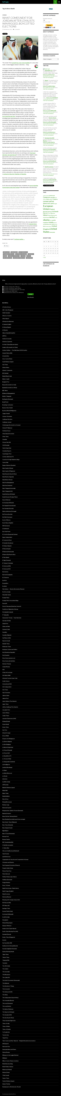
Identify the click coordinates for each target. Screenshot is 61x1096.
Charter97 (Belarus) (7, 428)
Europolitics (5, 583)
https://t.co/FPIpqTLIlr (48, 74)
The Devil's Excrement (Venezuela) (11, 980)
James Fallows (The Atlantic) (9, 701)
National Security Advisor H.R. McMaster (14, 292)
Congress (55, 199)
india (44, 213)
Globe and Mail (6, 626)
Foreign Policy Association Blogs (10, 600)
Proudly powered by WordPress (9, 1094)
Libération (4, 779)
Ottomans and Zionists (8, 862)
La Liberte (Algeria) (7, 741)
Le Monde (4, 776)
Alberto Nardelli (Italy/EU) (8, 333)
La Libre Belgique (6, 744)
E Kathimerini (5, 528)
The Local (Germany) (7, 1003)
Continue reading (19, 239)
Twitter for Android (48, 77)
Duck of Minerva (6, 520)
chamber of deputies (9, 254)
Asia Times (5, 364)
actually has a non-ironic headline (21, 62)
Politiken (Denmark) (7, 879)
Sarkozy (55, 222)
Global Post (5, 623)
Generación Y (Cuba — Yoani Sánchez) (11, 617)
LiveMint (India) (6, 781)
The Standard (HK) (7, 1015)
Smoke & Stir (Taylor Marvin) (9, 928)
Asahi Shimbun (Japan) (7, 361)
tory (44, 226)
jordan (23, 255)
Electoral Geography (7, 574)
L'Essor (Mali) (5, 735)
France (52, 209)
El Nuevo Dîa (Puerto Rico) (8, 554)
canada (52, 197)
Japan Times (5, 704)
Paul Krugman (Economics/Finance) (11, 865)
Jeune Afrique (5, 712)
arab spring (14, 252)
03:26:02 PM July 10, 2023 (49, 76)
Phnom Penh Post (6, 871)
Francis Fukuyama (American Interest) (11, 606)
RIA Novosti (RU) (6, 902)
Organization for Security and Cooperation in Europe (15, 859)
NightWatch (5, 830)
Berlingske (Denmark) (7, 399)
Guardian (4, 632)
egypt (55, 203)
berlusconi (52, 195)
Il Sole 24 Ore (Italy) (7, 672)
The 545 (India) (6, 966)
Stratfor (4, 940)
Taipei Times (5, 954)
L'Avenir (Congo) (6, 733)
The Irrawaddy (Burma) (8, 1000)
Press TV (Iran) (6, 885)
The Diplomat (5, 983)
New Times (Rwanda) (7, 825)
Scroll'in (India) (6, 917)
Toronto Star (5, 1035)
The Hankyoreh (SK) (7, 991)
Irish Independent (6, 687)
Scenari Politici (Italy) (7, 911)
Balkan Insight (5, 379)
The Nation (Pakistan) (7, 1009)
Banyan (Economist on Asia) (9, 384)
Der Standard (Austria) (8, 508)
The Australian (6, 971)
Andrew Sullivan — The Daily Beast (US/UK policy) (14, 350)
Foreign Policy (5, 597)
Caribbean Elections (7, 419)
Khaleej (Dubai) (6, 721)
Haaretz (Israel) (6, 640)
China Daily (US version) (8, 433)
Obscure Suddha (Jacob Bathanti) (10, 851)
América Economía (6, 338)
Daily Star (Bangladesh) (8, 482)
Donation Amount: (47, 18)
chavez (44, 199)
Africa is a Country (7, 315)
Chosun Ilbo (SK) (6, 442)
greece (50, 211)
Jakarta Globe (5, 695)
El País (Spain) (5, 557)
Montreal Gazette (6, 807)
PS (51, 220)
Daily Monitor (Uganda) (8, 476)
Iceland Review (6, 666)
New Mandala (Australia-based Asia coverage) (13, 819)
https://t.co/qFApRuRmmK (49, 161)
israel (49, 213)
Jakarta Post (5, 698)
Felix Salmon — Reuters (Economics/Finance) (13, 589)
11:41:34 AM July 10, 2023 (49, 112)
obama (46, 220)
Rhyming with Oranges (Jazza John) (11, 899)
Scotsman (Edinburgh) (7, 914)
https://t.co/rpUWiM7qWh (49, 110)
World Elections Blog (7, 1063)
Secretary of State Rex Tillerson (12, 286)
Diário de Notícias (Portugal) (9, 511)
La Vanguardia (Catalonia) (8, 761)
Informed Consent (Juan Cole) (9, 678)
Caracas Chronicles (7, 416)
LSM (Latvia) (5, 784)
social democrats (47, 224)
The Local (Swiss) (6, 1006)
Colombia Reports (6, 451)
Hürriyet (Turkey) (6, 663)
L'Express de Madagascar (8, 738)
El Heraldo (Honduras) (7, 543)
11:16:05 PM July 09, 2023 (49, 133)
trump (47, 226)
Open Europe (5, 853)
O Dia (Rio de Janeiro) (7, 845)
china (47, 199)
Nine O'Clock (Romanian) (8, 833)
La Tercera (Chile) (6, 758)
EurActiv (4, 580)
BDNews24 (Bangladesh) (8, 393)
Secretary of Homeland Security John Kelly (14, 289)
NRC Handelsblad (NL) (7, 842)
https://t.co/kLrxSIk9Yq (49, 142)
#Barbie (45, 140)
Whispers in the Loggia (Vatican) (10, 1055)
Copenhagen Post (6, 453)
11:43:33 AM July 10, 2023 (49, 99)
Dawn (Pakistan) (6, 499)
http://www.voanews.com (8, 658)
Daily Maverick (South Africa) (9, 474)
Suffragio (5, 2)
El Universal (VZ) (6, 569)
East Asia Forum (6, 531)
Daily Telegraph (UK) (7, 491)
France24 (4, 603)
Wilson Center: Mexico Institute (10, 1061)
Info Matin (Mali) (6, 675)
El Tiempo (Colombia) (7, 563)
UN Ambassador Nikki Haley (10, 291)
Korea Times (5, 727)
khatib (28, 255)
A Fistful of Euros (6, 307)
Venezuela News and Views (9, 1049)
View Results (30, 297)
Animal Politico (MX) (7, 353)
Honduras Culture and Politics (9, 649)
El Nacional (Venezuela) (8, 551)
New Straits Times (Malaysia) (9, 822)
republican (45, 222)
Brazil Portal (5, 402)
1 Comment (17, 29)
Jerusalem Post (6, 710)
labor (54, 213)
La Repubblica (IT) (6, 756)
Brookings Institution (7, 405)
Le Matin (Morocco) (7, 773)
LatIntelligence (6, 764)
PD (50, 220)
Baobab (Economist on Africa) (9, 387)
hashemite (30, 254)
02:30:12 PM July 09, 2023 (49, 181)
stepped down (33, 224)
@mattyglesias (52, 117)
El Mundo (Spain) (6, 548)
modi (56, 217)
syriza (56, 224)
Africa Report (5, 318)
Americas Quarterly (7, 341)
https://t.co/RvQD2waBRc (49, 122)
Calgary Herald (6, 413)
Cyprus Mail (5, 462)
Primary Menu (59, 2)
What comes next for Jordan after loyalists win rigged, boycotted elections (18, 22)
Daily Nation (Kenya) (7, 479)
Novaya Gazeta (6, 839)
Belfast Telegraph (6, 396)
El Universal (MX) (6, 566)
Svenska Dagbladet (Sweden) (9, 948)
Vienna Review (6, 1052)
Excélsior (4, 586)
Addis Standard (6, 312)
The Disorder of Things (8, 986)
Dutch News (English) (7, 523)
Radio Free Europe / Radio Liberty (10, 888)
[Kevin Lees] (46, 68)
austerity (47, 195)
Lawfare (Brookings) (7, 767)
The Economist (6, 989)
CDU (56, 197)
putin (54, 220)
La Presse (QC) (6, 753)
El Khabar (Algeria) (6, 546)
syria (53, 224)
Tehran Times (5, 957)
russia (51, 222)
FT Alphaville (5, 615)
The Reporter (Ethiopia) (8, 1012)
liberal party (54, 215)
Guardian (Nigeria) (6, 635)
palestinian (29, 257)
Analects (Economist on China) (10, 347)
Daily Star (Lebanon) (7, 485)
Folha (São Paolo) (6, 594)
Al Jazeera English (6, 324)
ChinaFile (4, 439)
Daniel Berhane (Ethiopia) (8, 494)
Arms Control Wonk (7, 358)
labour (45, 215)
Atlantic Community (7, 370)
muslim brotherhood (19, 257)
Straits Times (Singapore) (8, 937)
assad (44, 195)
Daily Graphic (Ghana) (7, 468)
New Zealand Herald (7, 827)
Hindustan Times (6, 646)
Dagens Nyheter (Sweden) (8, 465)
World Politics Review (7, 1066)
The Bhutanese (6, 974)
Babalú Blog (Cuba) (7, 376)
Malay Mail (4, 790)
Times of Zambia (6, 1029)
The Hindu (5, 994)
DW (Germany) (6, 525)
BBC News (5, 390)
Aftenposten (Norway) (8, 321)
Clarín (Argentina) (6, 448)
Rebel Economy (6, 894)
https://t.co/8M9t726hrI (49, 86)
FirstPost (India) (6, 592)
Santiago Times (6, 908)
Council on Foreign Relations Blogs (11, 459)
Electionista (5, 571)
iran (47, 213)
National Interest (6, 813)
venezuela (52, 232)
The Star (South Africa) (8, 1017)
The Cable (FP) (6, 977)
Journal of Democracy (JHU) (9, 718)
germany (45, 211)
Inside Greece (5, 681)
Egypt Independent (7, 537)
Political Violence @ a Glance (9, 876)
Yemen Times (5, 1078)
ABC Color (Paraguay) (7, 310)
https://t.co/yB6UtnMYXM (49, 179)
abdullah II (6, 252)
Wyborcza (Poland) (7, 1069)
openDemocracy (6, 856)
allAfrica (4, 335)
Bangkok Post (5, 382)
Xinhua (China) (6, 1072)
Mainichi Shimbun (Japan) (8, 787)
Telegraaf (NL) (5, 960)
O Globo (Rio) (5, 848)
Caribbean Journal (6, 422)
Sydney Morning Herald (8, 951)
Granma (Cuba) (6, 629)
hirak (5, 255)
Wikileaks (4, 1058)
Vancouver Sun (6, 1046)
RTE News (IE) (6, 905)
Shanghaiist (5, 920)
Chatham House (6, 430)
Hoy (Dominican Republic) (8, 652)
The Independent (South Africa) (10, 997)
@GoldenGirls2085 (49, 138)
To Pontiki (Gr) (6, 1032)
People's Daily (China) (7, 868)
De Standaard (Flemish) (8, 502)
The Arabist (5, 968)
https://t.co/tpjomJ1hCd (49, 132)
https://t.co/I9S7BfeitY (52, 97)
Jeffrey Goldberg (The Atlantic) (10, 707)
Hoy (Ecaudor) (5, 655)
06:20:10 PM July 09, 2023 (49, 174)
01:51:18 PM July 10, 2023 (49, 87)
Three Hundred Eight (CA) (8, 1020)
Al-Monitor (5, 330)
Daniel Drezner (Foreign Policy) (9, 497)
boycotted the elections (8, 116)
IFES (3, 669)
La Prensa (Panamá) (7, 750)
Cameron (46, 197)
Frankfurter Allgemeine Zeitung (10, 609)
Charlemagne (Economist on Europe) (11, 425)
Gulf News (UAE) (6, 638)
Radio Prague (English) (7, 891)
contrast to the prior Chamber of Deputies (14, 174)
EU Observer (5, 577)
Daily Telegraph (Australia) (8, 488)
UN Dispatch (5, 1043)
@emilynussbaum (49, 166)
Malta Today (5, 793)
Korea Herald (5, 724)
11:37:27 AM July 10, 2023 (49, 123)
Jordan (4, 15)
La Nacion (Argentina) (7, 747)
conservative (48, 201)
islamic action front (14, 255)
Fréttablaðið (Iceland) (7, 612)
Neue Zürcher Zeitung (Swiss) (9, 816)
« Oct (44, 257)
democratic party (48, 203)
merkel (52, 217)
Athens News (5, 367)
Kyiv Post (4, 730)
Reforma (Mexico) (6, 897)
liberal (49, 215)
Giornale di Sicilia (6, 620)
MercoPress (5, 799)
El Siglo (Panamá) (6, 560)
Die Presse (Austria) (7, 514)
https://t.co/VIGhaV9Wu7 (49, 149)
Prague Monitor (6, 882)
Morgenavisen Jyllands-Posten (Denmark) (12, 810)
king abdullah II (7, 257)
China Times (5, 436)
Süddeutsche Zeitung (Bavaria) (10, 945)
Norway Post (5, 836)
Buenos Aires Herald (7, 407)
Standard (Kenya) (6, 934)
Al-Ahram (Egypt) (6, 327)
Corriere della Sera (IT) (8, 456)
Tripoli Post (5, 1038)
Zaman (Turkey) (6, 1084)
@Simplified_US (48, 70)
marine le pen (46, 217)
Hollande (55, 211)
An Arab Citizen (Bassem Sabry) (10, 344)
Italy (51, 213)
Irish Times (5, 689)
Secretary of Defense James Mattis (12, 288)
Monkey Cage (5, 804)
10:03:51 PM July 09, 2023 (49, 162)
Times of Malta (6, 1026)
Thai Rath (4, 963)
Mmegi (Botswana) (7, 802)
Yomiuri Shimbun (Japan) (8, 1081)
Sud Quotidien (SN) (7, 943)
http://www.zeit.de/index (8, 661)
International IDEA (7, 684)
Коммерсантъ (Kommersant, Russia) (11, 1086)
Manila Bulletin (6, 796)
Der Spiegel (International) (8, 505)
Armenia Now (5, 356)
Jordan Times (5, 715)
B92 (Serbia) (5, 373)
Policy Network (6, 874)
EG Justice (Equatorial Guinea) (9, 534)
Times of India (5, 1023)
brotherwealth (23, 252)
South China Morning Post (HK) (10, 931)
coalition (50, 199)
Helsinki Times (6, 643)
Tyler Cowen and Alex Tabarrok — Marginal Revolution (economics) (18, 1040)
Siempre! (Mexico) (6, 925)
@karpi (46, 80)
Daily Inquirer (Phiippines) (8, 471)
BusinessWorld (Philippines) (9, 410)
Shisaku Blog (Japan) (7, 922)
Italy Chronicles (6, 692)
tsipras (49, 226)
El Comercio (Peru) (7, 540)
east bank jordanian (21, 254)
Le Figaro (4, 770)
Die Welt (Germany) (7, 517)
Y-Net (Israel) (5, 1075)
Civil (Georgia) (5, 445)
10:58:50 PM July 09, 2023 (49, 151)
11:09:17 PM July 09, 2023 (49, 143)
